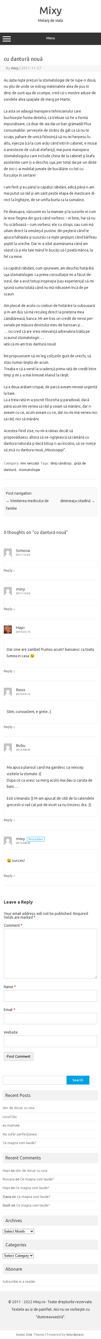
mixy (15, 68)
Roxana (9, 1179)
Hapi (20, 627)
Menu (50, 38)
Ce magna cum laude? (19, 1143)
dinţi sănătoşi (60, 463)
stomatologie (29, 469)
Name (10, 987)
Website (11, 1032)
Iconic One (24, 1334)
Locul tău (10, 1116)
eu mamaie (11, 1125)
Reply (8, 570)
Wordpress (75, 1334)
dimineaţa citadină (77, 501)
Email (9, 1010)
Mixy (50, 10)
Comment (13, 925)
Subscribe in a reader (19, 1281)
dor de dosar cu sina (18, 1108)
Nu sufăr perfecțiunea (20, 1134)
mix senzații (29, 463)
